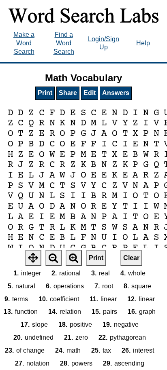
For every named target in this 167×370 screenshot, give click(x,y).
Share (68, 92)
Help (143, 43)
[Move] (33, 258)
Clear (131, 257)
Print (45, 92)
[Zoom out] (53, 258)
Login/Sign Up (103, 43)
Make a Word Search (23, 43)
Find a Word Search (64, 43)
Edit (90, 92)
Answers (115, 92)
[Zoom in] (74, 258)
